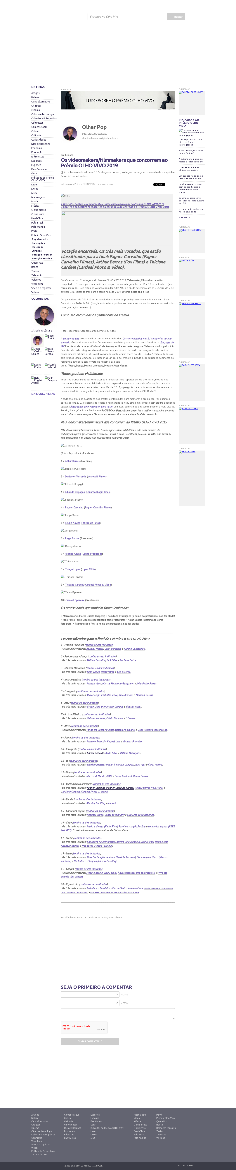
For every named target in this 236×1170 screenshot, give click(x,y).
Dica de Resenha (40, 143)
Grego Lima (93, 706)
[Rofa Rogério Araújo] (37, 383)
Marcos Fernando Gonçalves (118, 683)
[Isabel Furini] (50, 333)
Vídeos (35, 292)
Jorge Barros (72, 538)
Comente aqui (39, 126)
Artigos (35, 93)
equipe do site (71, 338)
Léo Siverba (124, 671)
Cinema (35, 110)
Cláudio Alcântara (74, 917)
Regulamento (40, 239)
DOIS (109, 776)
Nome (124, 994)
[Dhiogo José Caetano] (37, 341)
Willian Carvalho (96, 660)
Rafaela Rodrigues (130, 753)
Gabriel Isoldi (133, 706)
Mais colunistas (43, 393)
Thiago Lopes (72, 569)
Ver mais (184, 217)
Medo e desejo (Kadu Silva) (102, 826)
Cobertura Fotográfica (44, 118)
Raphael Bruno (95, 814)
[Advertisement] (118, 54)
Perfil (34, 231)
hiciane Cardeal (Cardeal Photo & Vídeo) (85, 791)
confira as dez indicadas (99, 644)
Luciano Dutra (128, 660)
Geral (34, 173)
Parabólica (37, 218)
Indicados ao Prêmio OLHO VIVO (42, 179)
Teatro (35, 271)
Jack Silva (112, 660)
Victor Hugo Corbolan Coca (102, 695)
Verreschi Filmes (97, 476)
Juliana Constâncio (134, 648)
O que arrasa (38, 209)
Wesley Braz (107, 671)
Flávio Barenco (114, 718)
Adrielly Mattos (94, 648)
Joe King (100, 803)
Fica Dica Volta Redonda (140, 814)
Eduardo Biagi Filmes (98, 492)
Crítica (35, 131)
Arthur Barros (72, 461)
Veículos (36, 279)
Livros (34, 188)
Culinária (36, 135)
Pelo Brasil (37, 222)
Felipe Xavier (72, 522)
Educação (36, 152)
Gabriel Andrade (96, 718)
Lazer (34, 184)
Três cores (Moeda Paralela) (96, 845)
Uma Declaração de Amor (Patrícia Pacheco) (111, 857)
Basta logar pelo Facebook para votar (91, 406)
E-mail (124, 1003)
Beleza (35, 97)
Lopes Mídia (88, 569)
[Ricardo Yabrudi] (50, 362)
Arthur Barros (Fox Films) (149, 787)
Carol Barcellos (112, 648)
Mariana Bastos (144, 695)
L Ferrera (130, 718)
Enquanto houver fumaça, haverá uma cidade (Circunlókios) (120, 841)
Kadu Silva (111, 753)
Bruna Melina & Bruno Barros (131, 776)
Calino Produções (92, 553)
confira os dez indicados (102, 656)
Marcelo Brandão (96, 741)
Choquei (36, 105)
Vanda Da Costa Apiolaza (100, 729)
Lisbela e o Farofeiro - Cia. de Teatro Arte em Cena (115, 888)
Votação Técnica (42, 258)
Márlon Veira (94, 683)
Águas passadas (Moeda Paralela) (136, 872)
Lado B (112, 803)
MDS (34, 193)
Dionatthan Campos (112, 706)
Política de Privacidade (43, 1151)
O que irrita (37, 214)
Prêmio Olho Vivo (41, 235)
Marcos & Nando (95, 776)
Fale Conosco (39, 169)
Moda (34, 201)
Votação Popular (42, 254)
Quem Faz (37, 262)
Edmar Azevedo (95, 753)
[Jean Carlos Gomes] (37, 354)
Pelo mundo (38, 226)
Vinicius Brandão (132, 741)
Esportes (36, 160)
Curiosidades (38, 139)
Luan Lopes (93, 671)
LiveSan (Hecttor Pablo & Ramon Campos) (110, 764)
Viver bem (37, 283)
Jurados (37, 250)
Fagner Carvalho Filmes (98, 507)
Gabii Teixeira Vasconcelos (152, 729)
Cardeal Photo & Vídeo (98, 584)
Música (35, 205)
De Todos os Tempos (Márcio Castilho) (95, 861)
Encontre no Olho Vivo (104, 16)
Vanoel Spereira (75, 600)
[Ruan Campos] (50, 375)
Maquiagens (38, 197)
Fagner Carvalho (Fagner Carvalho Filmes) (110, 787)
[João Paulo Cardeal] (50, 346)
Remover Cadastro (166, 1128)
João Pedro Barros (146, 683)
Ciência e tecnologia (42, 114)
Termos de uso (39, 1154)
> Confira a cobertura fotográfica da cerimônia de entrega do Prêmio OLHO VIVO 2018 (115, 206)
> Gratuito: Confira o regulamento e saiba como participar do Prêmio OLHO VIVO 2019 (112, 204)
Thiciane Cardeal (74, 584)
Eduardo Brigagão (75, 492)
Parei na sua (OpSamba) (132, 826)
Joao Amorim (126, 695)
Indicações (38, 243)
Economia (36, 148)
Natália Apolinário (125, 729)
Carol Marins (155, 764)
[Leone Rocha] (37, 369)
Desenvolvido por (186, 1165)
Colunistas (37, 122)
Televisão (36, 275)
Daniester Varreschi (75, 476)
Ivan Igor (140, 764)
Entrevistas (37, 156)
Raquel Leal (113, 741)
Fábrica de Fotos (90, 522)
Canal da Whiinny (114, 814)
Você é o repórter (41, 288)
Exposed (36, 165)
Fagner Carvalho (74, 507)
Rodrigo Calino (73, 553)
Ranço (34, 266)
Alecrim (90, 803)
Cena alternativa (40, 101)
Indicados (38, 247)
